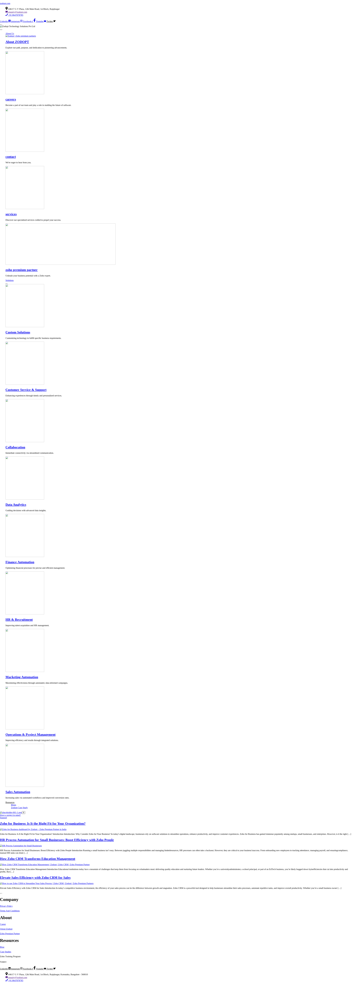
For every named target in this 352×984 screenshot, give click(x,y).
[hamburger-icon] (1, 29)
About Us (10, 33)
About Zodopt (6, 929)
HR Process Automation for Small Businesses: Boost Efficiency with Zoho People (57, 840)
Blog (2, 947)
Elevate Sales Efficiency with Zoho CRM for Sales (35, 877)
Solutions (10, 280)
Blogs (13, 805)
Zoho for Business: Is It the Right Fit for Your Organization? (43, 823)
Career (3, 924)
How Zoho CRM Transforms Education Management (37, 859)
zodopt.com (5, 3)
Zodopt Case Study (19, 807)
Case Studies (5, 952)
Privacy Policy (6, 906)
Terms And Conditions (10, 911)
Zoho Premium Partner (10, 933)
